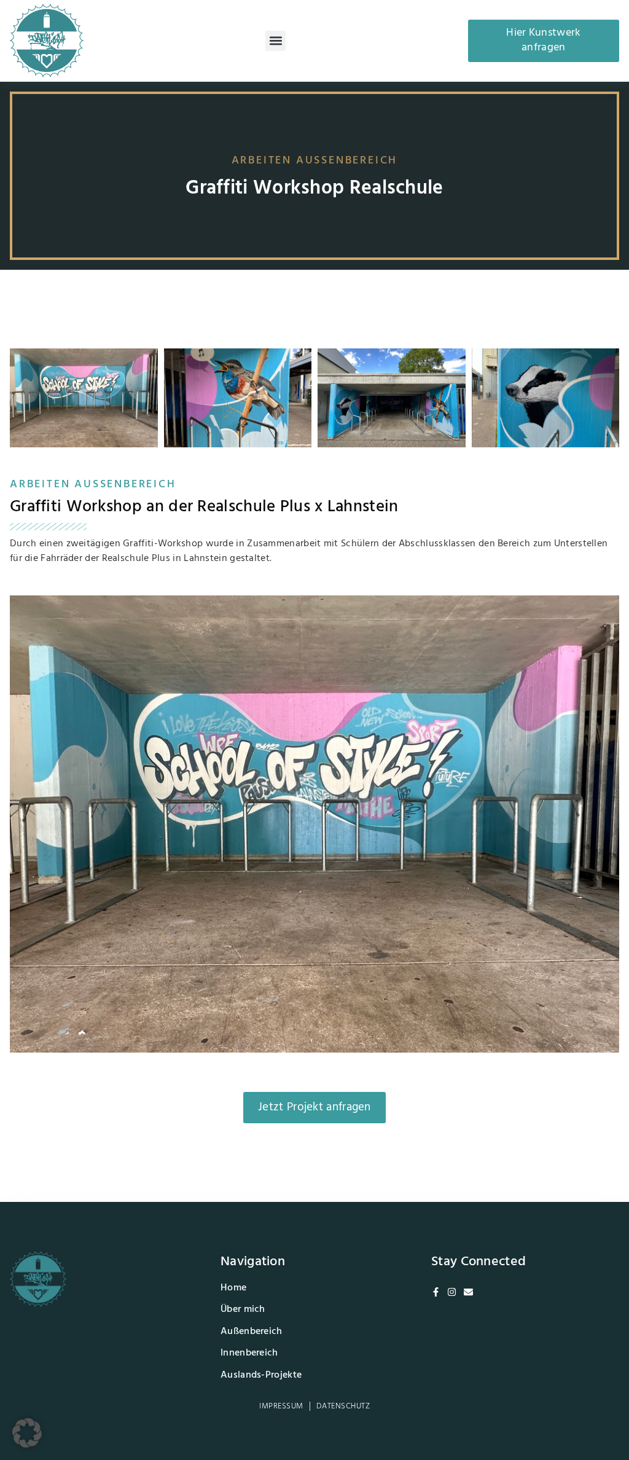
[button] (275, 41)
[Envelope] (468, 1292)
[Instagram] (451, 1292)
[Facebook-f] (435, 1292)
